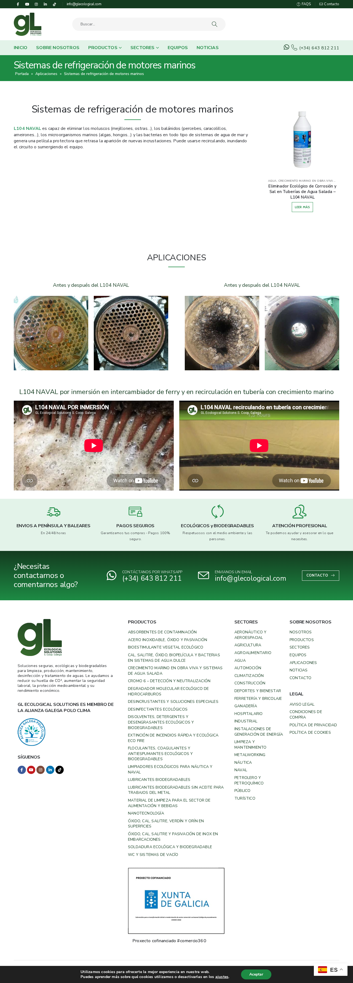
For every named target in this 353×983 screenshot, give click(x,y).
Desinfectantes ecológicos (158, 709)
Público (242, 790)
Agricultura (247, 645)
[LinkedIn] (45, 4)
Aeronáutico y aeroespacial (250, 635)
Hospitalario (248, 713)
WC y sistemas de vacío (153, 854)
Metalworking (249, 754)
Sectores (142, 48)
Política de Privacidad (313, 725)
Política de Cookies (310, 732)
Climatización (249, 675)
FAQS (306, 4)
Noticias (208, 48)
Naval (240, 770)
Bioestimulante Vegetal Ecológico (165, 647)
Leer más (302, 207)
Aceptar (256, 974)
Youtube (31, 770)
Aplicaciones (46, 73)
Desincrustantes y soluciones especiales (173, 701)
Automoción (247, 668)
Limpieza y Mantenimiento (250, 744)
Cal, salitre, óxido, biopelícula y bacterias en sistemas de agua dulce (174, 657)
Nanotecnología (146, 813)
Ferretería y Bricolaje (258, 698)
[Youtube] (27, 4)
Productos (102, 48)
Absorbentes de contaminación (162, 632)
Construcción (249, 683)
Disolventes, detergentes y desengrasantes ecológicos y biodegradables (161, 722)
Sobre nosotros (57, 48)
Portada (22, 73)
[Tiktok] (54, 4)
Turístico (244, 798)
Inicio (20, 48)
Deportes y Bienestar (257, 690)
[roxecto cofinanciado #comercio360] (176, 900)
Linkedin (50, 770)
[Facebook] (18, 4)
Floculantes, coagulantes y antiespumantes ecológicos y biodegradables (160, 754)
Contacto (331, 4)
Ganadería (245, 706)
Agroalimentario (252, 652)
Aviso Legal (302, 704)
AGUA (272, 181)
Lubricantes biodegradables (159, 779)
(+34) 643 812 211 (318, 48)
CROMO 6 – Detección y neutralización (169, 681)
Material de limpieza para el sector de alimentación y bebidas (169, 803)
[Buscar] (215, 24)
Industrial (245, 721)
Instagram (40, 770)
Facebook (22, 770)
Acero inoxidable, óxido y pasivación (167, 639)
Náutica (243, 762)
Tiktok (59, 770)
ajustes (221, 976)
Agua (240, 660)
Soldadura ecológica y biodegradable (170, 847)
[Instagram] (36, 4)
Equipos (178, 48)
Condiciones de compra (306, 714)
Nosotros (301, 632)
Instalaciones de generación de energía (258, 731)
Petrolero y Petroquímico (249, 780)
